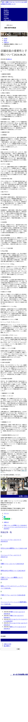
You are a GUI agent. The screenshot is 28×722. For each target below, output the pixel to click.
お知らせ (9, 59)
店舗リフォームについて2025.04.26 (12, 564)
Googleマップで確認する (8, 707)
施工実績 (6, 13)
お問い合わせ (7, 20)
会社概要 (6, 18)
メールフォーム (6, 31)
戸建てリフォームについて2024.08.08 (13, 595)
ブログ (5, 16)
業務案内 (6, 11)
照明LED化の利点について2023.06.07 (13, 570)
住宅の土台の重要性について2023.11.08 (14, 548)
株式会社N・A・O (6, 699)
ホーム (5, 9)
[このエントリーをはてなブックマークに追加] (4, 517)
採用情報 (6, 14)
